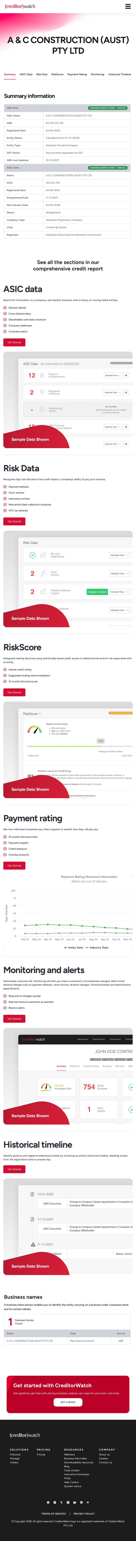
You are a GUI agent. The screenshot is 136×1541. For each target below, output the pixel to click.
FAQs (67, 1478)
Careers (103, 1458)
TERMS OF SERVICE (53, 1513)
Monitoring (97, 74)
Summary (10, 74)
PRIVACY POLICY (84, 1513)
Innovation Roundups (76, 1474)
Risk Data (41, 74)
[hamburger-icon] (128, 7)
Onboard (15, 1454)
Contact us (105, 1462)
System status (72, 1486)
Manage (14, 1458)
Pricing (41, 1454)
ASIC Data (26, 74)
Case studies (71, 1470)
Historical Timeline (119, 74)
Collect (14, 1462)
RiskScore (57, 74)
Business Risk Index (75, 1458)
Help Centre (71, 1482)
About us (104, 1454)
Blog (66, 1466)
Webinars (69, 1454)
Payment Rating (77, 74)
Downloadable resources (78, 1462)
